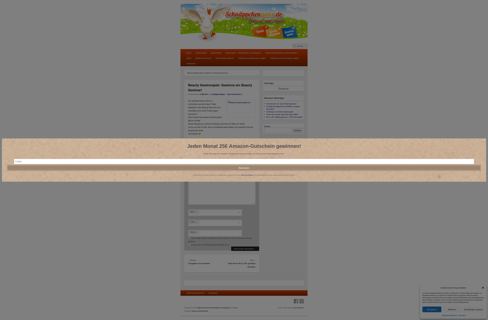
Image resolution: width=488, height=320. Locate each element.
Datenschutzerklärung (247, 175)
